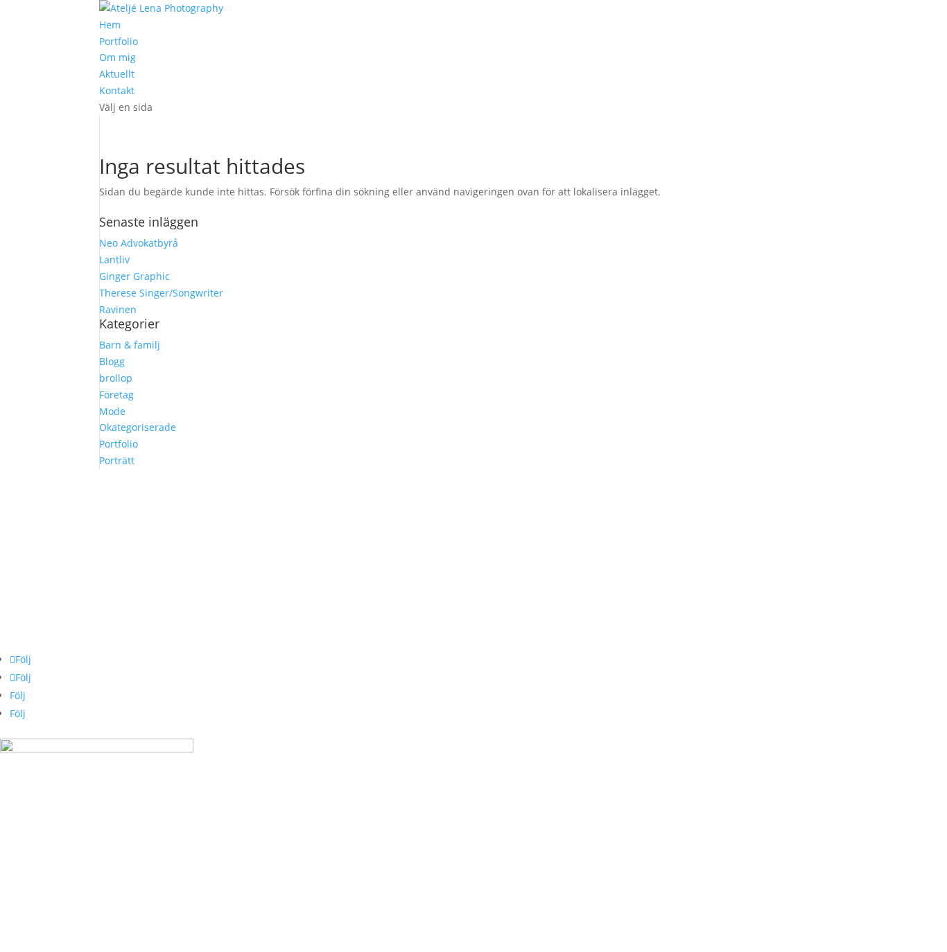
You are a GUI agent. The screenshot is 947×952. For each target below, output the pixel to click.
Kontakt (116, 90)
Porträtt (116, 460)
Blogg (112, 361)
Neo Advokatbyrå (138, 242)
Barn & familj (129, 344)
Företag (116, 394)
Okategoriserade (137, 427)
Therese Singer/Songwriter (161, 292)
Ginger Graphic (134, 276)
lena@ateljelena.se (44, 493)
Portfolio (118, 41)
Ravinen (118, 309)
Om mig (117, 57)
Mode (112, 411)
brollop (115, 378)
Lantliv (114, 259)
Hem (110, 24)
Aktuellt (116, 73)
